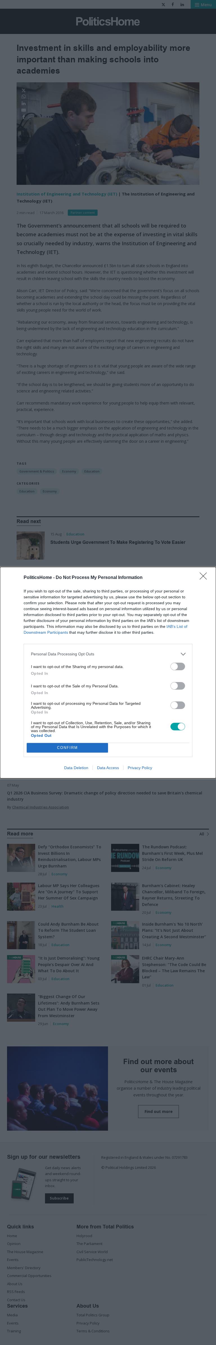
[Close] (205, 577)
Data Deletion (76, 767)
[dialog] (108, 672)
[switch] (177, 666)
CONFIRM (67, 748)
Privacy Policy (140, 767)
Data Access (108, 767)
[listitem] (108, 654)
